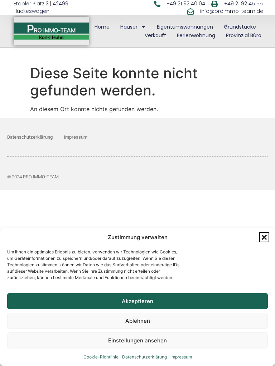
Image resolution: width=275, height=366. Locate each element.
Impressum (181, 357)
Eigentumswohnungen (185, 26)
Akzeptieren (137, 301)
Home (102, 26)
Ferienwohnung (196, 35)
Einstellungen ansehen (137, 340)
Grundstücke (240, 26)
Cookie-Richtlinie (101, 357)
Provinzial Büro (243, 35)
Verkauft (155, 35)
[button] (264, 237)
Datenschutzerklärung (144, 357)
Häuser (129, 26)
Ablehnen (137, 320)
